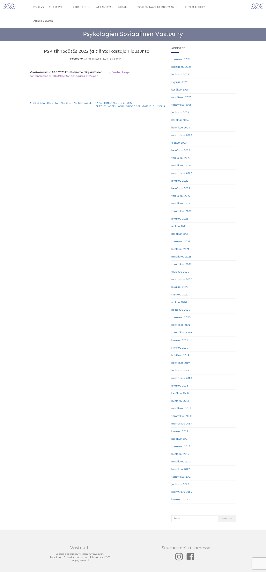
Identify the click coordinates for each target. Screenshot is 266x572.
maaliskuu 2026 (181, 67)
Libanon (79, 7)
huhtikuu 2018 (180, 400)
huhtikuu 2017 (180, 454)
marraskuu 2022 (181, 173)
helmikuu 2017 (180, 469)
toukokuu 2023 (180, 158)
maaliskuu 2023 (181, 165)
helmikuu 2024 (180, 127)
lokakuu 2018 (179, 385)
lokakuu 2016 (179, 499)
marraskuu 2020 (181, 279)
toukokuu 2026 (180, 59)
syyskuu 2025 (179, 82)
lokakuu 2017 (179, 431)
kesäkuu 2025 (180, 89)
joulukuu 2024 (180, 112)
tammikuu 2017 (181, 476)
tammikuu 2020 (181, 332)
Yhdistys (55, 7)
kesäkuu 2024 (180, 120)
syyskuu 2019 (179, 347)
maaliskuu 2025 (181, 97)
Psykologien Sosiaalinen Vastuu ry (133, 34)
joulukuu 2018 (180, 370)
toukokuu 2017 (180, 446)
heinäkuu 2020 (180, 309)
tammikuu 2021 (181, 264)
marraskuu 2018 (181, 378)
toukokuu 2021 (180, 241)
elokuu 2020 (179, 302)
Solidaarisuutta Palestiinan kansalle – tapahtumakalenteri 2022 (82, 103)
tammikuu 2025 (181, 104)
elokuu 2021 (179, 226)
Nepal (122, 7)
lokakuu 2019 (179, 340)
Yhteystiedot (195, 7)
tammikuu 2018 (181, 416)
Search (227, 518)
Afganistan (105, 7)
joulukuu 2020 (180, 271)
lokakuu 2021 (179, 218)
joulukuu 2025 (180, 74)
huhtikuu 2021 (180, 249)
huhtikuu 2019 (180, 355)
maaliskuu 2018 (181, 408)
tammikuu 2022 (181, 211)
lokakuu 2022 (179, 180)
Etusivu (38, 7)
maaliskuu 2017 (181, 461)
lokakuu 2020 (179, 287)
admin (117, 58)
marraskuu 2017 (181, 423)
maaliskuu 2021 (181, 256)
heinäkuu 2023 (180, 150)
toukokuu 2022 (180, 196)
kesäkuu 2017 (180, 438)
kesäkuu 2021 (180, 233)
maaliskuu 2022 (181, 203)
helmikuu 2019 (180, 363)
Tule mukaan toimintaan (155, 7)
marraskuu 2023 (181, 135)
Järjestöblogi (43, 20)
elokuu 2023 (179, 142)
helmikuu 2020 (180, 325)
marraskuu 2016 (181, 492)
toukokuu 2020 (180, 317)
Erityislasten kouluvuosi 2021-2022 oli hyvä (130, 106)
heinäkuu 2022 (180, 188)
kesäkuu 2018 (180, 393)
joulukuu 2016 (180, 484)
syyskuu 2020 (179, 294)
